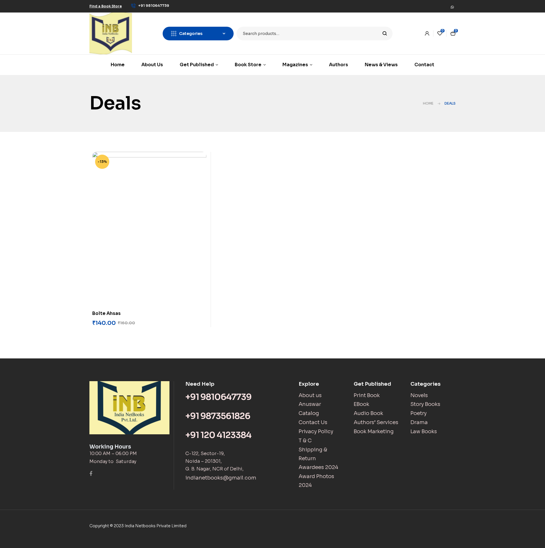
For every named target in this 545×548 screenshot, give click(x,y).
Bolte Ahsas (106, 313)
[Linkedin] (443, 5)
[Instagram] (435, 5)
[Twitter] (426, 5)
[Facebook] (418, 5)
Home (428, 103)
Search (385, 33)
